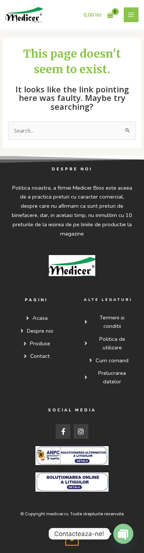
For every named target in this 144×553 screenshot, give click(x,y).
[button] (72, 539)
